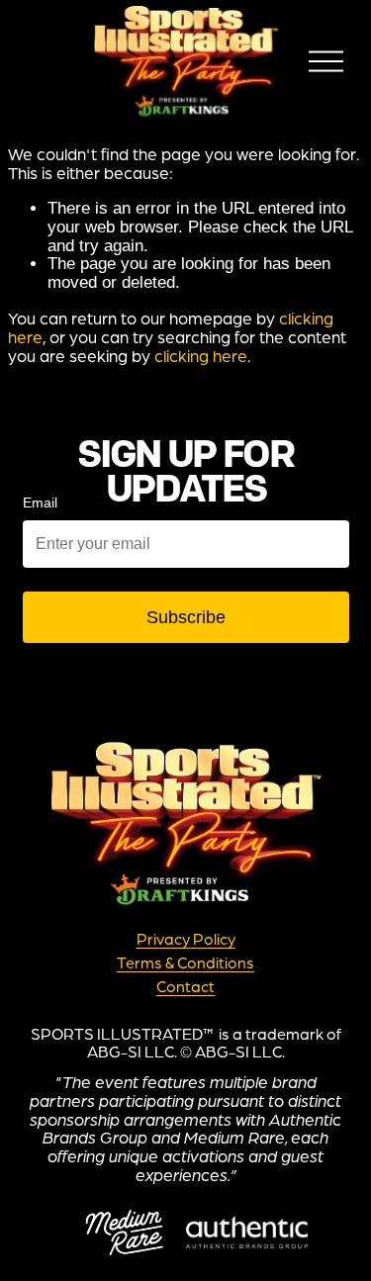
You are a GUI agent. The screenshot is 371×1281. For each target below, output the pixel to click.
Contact (185, 987)
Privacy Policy (186, 940)
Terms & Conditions (185, 963)
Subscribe (186, 617)
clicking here (200, 355)
